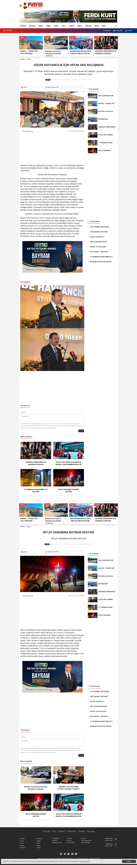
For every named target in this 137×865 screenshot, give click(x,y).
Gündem (23, 26)
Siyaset (71, 26)
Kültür (56, 26)
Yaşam (40, 26)
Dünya (97, 26)
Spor (64, 26)
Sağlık (48, 26)
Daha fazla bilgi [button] (85, 861)
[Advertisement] (10, 64)
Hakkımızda (72, 831)
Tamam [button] (129, 861)
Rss (55, 831)
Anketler (54, 840)
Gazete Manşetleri (86, 840)
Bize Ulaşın (91, 831)
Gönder (81, 431)
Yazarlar (130, 30)
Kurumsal (82, 831)
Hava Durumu (71, 842)
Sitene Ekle (47, 831)
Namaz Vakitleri (85, 842)
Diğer (104, 26)
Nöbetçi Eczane (57, 842)
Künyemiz (62, 831)
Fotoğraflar (118, 30)
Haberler (22, 59)
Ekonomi (32, 26)
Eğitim (79, 26)
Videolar (108, 30)
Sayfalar (69, 840)
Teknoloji (88, 26)
